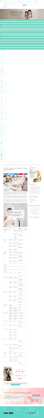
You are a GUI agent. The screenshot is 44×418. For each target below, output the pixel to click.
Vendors (17, 408)
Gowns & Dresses (36, 1)
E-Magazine (17, 2)
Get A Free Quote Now (15, 384)
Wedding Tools (18, 409)
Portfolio (41, 1)
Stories (2, 2)
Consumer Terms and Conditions (33, 409)
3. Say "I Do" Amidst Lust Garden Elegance (34, 211)
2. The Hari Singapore (32, 199)
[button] (0, 14)
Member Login (14, 4)
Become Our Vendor (29, 2)
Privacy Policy (30, 408)
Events (17, 407)
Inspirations (12, 2)
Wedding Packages (22, 2)
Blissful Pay (4, 409)
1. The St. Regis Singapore (32, 198)
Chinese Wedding (7, 2)
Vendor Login (35, 2)
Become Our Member (8, 4)
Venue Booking (36, 0)
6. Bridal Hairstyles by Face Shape (33, 190)
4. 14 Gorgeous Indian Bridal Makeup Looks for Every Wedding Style (35, 188)
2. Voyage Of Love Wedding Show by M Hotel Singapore (35, 210)
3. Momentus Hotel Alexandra (33, 200)
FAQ (3, 407)
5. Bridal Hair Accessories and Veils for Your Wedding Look (35, 189)
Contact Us (30, 407)
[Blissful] (5, 413)
